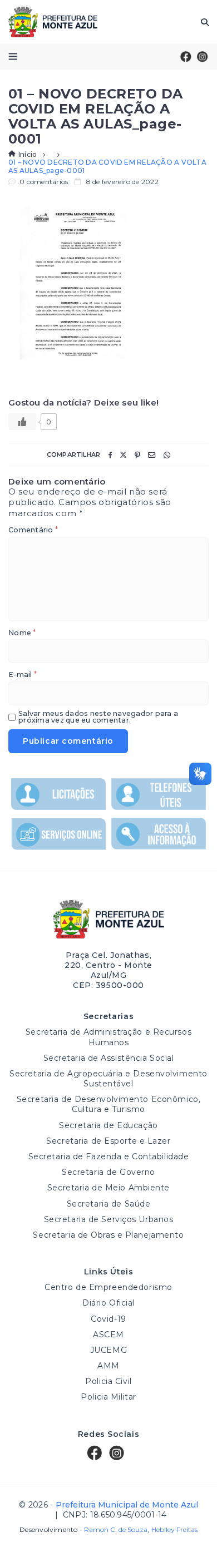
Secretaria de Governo (108, 1172)
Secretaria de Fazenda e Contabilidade (108, 1156)
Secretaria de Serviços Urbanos (109, 1219)
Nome (22, 633)
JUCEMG (108, 1350)
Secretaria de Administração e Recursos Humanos (108, 1037)
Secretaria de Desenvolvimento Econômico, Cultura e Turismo (108, 1104)
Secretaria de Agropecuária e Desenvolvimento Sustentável (108, 1079)
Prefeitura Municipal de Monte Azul (52, 22)
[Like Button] (22, 421)
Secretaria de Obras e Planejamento (108, 1235)
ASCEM (108, 1334)
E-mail (22, 675)
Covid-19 (108, 1319)
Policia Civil (108, 1381)
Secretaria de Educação (108, 1125)
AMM (108, 1366)
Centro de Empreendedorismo (108, 1287)
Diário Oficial (108, 1303)
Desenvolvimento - (83, 1529)
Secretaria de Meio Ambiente (108, 1188)
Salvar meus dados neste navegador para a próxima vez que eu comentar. (98, 717)
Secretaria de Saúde (109, 1204)
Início (27, 154)
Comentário (33, 530)
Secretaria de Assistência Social (108, 1058)
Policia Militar (108, 1397)
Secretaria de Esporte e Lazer (108, 1141)
